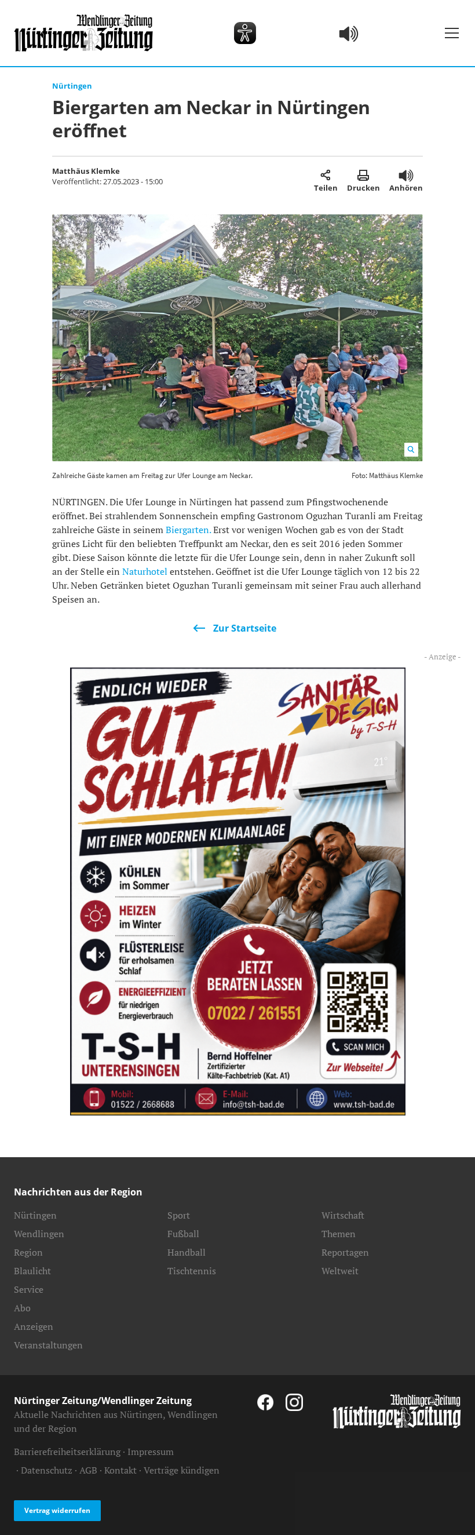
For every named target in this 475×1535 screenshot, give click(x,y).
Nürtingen (72, 86)
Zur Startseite (244, 628)
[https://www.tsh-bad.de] (237, 890)
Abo (22, 1307)
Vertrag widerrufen (57, 1510)
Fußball (183, 1233)
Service (28, 1289)
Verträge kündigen (182, 1470)
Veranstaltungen (48, 1345)
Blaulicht (32, 1270)
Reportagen (345, 1252)
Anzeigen (33, 1326)
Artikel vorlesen (406, 175)
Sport (178, 1215)
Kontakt (120, 1470)
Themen (338, 1233)
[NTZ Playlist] (349, 33)
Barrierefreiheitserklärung (67, 1451)
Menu (452, 33)
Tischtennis (191, 1270)
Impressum (150, 1451)
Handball (186, 1252)
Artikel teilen (326, 175)
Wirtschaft (342, 1215)
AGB (88, 1470)
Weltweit (340, 1270)
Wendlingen (39, 1233)
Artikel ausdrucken (363, 175)
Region (28, 1252)
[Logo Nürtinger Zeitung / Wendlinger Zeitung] (83, 33)
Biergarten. (188, 529)
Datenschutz (46, 1470)
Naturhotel (144, 571)
